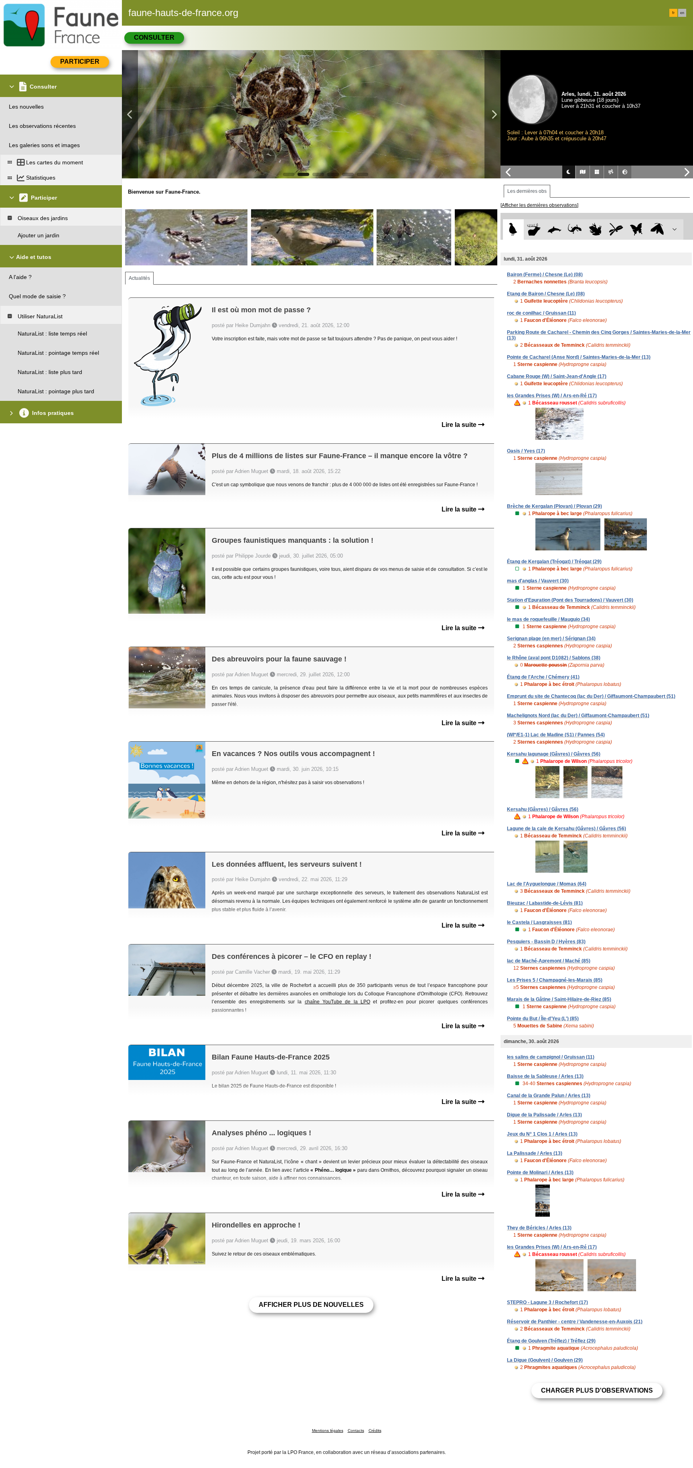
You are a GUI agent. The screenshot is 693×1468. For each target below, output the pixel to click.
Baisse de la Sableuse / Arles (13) (545, 1076)
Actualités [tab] (139, 278)
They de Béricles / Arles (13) (539, 1228)
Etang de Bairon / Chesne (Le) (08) (546, 294)
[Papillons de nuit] (657, 229)
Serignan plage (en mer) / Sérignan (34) (551, 638)
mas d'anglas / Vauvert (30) (538, 581)
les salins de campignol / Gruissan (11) (550, 1057)
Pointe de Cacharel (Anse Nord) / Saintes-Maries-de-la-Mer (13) (578, 357)
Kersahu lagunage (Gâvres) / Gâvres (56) (553, 754)
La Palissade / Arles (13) (534, 1153)
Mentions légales (327, 1430)
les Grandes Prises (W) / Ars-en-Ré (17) (552, 395)
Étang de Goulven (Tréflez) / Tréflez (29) (551, 1341)
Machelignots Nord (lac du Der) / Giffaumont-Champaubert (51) (578, 715)
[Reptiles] (575, 229)
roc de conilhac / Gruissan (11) (541, 313)
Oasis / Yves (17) (526, 451)
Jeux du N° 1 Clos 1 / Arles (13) (542, 1134)
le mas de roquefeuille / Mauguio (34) (548, 619)
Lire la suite (460, 424)
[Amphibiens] (595, 229)
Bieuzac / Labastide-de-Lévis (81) (545, 903)
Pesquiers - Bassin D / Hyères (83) (546, 941)
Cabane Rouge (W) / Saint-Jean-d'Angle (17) (556, 376)
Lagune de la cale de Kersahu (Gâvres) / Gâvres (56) (566, 828)
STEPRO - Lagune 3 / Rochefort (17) (547, 1302)
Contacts (356, 1430)
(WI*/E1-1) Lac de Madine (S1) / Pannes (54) (556, 735)
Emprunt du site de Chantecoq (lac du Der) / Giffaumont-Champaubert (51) (591, 696)
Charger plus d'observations (597, 1390)
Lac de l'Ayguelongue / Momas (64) (546, 884)
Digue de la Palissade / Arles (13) (544, 1115)
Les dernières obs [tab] (527, 191)
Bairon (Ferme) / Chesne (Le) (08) (545, 274)
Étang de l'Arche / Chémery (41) (543, 677)
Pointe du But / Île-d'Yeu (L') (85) (543, 1018)
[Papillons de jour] (636, 229)
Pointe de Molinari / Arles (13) (540, 1172)
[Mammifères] (534, 229)
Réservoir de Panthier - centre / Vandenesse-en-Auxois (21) (574, 1321)
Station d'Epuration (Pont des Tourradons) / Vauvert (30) (570, 600)
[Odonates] (616, 229)
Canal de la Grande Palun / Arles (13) (548, 1095)
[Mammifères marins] (554, 229)
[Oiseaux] (513, 229)
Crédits (375, 1430)
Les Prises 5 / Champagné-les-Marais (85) (554, 980)
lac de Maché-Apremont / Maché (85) (548, 961)
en (682, 13)
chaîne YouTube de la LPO (337, 1002)
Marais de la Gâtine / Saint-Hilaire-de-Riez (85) (559, 999)
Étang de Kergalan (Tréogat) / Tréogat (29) (554, 561)
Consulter (154, 37)
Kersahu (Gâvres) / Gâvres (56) (542, 809)
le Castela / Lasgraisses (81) (539, 922)
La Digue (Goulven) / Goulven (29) (545, 1360)
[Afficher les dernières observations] (539, 205)
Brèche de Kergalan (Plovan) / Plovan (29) (554, 506)
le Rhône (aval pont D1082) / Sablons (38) (553, 658)
